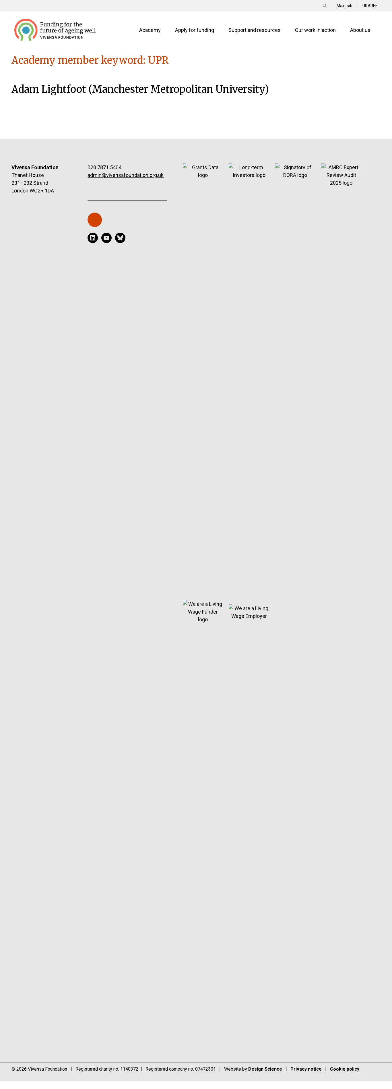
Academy (150, 30)
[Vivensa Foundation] (55, 29)
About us (360, 30)
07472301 (205, 1069)
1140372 (129, 1069)
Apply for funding (194, 30)
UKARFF (370, 6)
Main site (345, 6)
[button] (324, 5)
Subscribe (97, 222)
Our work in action (315, 30)
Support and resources (254, 30)
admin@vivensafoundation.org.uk (126, 175)
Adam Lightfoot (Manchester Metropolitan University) (140, 89)
